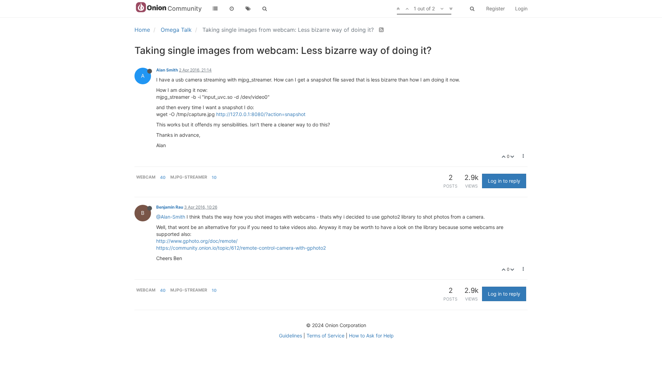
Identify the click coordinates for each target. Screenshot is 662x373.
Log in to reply (504, 181)
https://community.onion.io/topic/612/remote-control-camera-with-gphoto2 (241, 248)
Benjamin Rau (169, 207)
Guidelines (290, 335)
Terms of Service (325, 335)
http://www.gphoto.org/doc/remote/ (197, 241)
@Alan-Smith (170, 217)
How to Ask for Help (371, 335)
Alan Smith (167, 70)
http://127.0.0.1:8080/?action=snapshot (260, 114)
